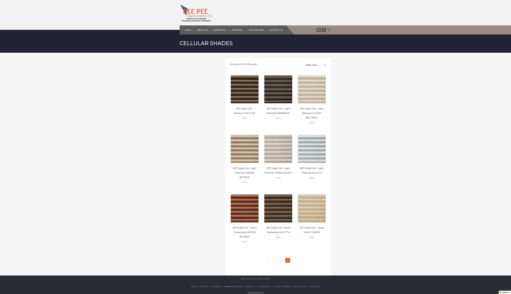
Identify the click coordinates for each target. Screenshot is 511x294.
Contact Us (276, 30)
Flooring (216, 286)
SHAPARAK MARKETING (255, 293)
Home (188, 30)
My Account (300, 286)
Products (220, 30)
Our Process (256, 30)
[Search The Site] (329, 30)
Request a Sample (282, 286)
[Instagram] (324, 30)
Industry (237, 30)
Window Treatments (233, 286)
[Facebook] (319, 30)
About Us (202, 30)
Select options (245, 92)
